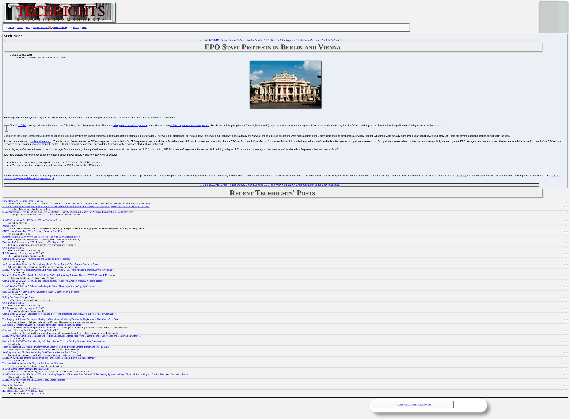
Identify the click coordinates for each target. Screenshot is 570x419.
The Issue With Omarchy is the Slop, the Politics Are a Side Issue (32, 363)
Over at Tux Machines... (13, 247)
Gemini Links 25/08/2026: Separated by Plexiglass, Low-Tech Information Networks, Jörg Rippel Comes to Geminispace (59, 314)
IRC (28, 27)
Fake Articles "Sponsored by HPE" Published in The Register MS (33, 242)
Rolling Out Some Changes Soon (18, 297)
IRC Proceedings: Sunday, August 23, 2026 (22, 391)
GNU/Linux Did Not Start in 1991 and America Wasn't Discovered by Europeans (40, 291)
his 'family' (461, 175)
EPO (23, 125)
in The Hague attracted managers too (189, 125)
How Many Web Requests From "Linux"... (22, 201)
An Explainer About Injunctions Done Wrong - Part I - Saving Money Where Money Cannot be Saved (50, 264)
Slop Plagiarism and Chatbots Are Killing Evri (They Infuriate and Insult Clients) (40, 352)
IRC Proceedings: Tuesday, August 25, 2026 (23, 253)
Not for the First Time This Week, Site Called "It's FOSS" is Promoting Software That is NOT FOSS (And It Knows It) (58, 275)
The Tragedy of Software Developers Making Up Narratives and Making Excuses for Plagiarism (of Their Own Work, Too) (60, 319)
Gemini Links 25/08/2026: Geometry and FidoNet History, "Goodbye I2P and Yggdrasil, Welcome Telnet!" (52, 280)
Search (76, 27)
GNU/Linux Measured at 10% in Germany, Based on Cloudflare (32, 231)
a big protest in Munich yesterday (130, 125)
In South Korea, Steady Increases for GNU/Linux (25, 369)
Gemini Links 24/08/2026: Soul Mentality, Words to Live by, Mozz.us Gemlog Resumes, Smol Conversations (53, 341)
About (20, 27)
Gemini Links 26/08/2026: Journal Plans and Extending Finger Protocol (36, 258)
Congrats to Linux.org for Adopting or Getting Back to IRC (30, 330)
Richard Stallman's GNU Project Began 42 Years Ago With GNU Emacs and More (41, 236)
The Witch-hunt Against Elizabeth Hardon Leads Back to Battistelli (305, 40)
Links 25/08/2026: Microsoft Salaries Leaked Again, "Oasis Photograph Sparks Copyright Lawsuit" (49, 286)
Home (11, 27)
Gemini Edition (40, 27)
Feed (84, 27)
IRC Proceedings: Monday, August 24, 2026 (23, 308)
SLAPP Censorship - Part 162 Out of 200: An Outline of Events (32, 220)
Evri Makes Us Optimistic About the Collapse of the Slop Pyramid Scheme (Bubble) (41, 325)
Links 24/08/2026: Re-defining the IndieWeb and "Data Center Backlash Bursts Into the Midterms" (48, 358)
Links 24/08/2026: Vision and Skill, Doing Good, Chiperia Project (33, 380)
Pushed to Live (9, 225)
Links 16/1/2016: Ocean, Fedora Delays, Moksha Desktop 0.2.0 (236, 40)
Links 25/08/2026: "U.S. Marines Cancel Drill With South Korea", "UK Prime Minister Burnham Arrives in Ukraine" (57, 269)
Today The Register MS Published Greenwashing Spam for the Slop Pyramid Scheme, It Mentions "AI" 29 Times (55, 347)
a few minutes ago (41, 141)
